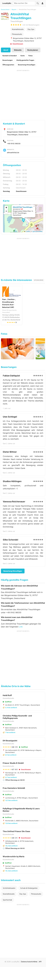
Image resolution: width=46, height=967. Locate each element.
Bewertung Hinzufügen (26, 65)
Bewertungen (7, 60)
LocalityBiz (6, 3)
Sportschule (7, 900)
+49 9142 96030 (13, 144)
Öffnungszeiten (8, 65)
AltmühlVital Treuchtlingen (22, 207)
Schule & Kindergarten (29, 888)
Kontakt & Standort (9, 56)
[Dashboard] (42, 3)
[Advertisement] (23, 94)
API (40, 962)
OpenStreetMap (37, 231)
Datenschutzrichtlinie (29, 962)
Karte (23, 56)
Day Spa (31, 29)
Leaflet (27, 231)
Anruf (5, 50)
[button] (24, 220)
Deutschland (5, 9)
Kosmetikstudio (18, 29)
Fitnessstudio (17, 34)
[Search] (37, 3)
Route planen (32, 50)
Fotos (30, 56)
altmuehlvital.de (13, 152)
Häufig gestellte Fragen (25, 60)
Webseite (17, 50)
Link (21, 627)
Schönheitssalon (9, 888)
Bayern (14, 9)
